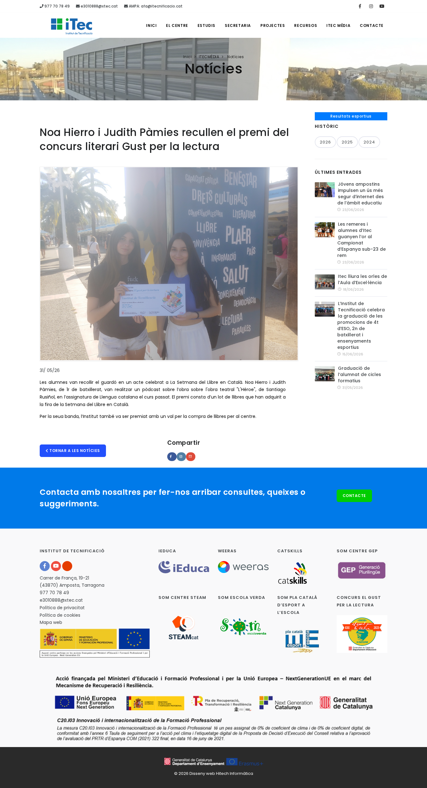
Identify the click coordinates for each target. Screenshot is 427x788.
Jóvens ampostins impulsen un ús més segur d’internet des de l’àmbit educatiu (360, 193)
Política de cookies (60, 615)
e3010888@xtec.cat (99, 6)
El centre (177, 25)
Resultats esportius (351, 116)
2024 (369, 142)
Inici (151, 25)
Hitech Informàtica (234, 773)
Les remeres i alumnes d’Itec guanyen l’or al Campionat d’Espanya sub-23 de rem (361, 239)
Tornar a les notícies (74, 450)
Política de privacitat (62, 608)
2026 (325, 142)
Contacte (372, 25)
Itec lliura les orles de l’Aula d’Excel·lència (362, 279)
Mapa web (51, 622)
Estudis (206, 25)
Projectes (272, 25)
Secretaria (238, 25)
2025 (347, 142)
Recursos (305, 25)
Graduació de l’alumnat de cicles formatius (359, 374)
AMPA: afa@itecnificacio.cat (155, 6)
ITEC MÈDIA (338, 25)
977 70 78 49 (56, 6)
